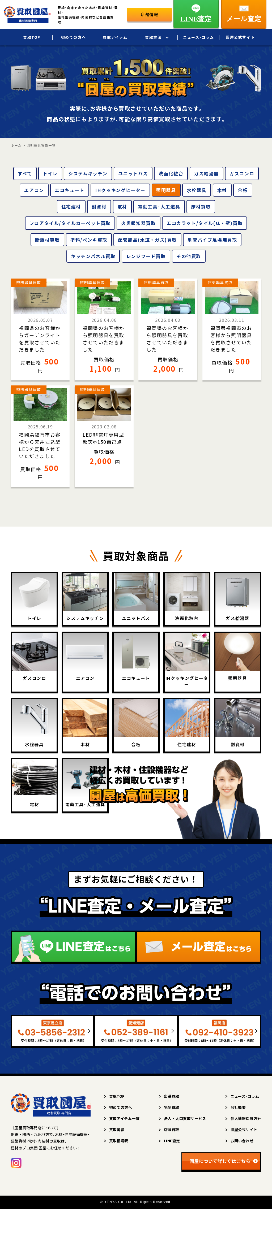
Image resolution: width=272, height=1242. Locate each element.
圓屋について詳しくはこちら (220, 1161)
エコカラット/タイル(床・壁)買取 (205, 223)
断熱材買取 (47, 239)
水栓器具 (196, 190)
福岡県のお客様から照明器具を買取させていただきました (103, 338)
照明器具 (166, 190)
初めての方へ (73, 37)
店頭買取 (171, 1129)
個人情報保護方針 (246, 1118)
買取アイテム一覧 (124, 1118)
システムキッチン (88, 173)
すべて (25, 173)
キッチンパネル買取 (93, 256)
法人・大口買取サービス (185, 1118)
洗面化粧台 (171, 173)
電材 (122, 206)
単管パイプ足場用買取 (212, 239)
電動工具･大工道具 (159, 206)
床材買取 (201, 206)
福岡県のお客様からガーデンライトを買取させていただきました (40, 338)
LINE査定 (172, 1140)
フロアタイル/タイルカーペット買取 (69, 223)
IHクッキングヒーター (120, 190)
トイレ (50, 173)
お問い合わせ (242, 1140)
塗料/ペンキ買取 (88, 239)
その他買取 (188, 256)
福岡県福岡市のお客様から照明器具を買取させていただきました (231, 338)
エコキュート (69, 190)
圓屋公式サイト (240, 37)
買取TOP (31, 37)
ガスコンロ (242, 173)
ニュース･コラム (198, 37)
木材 (222, 190)
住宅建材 (71, 206)
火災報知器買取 (138, 223)
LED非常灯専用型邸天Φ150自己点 (103, 438)
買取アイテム (115, 37)
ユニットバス (133, 173)
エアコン (34, 190)
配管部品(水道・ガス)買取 (147, 239)
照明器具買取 (28, 282)
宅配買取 (171, 1107)
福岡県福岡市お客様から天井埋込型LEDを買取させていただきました (40, 445)
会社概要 (238, 1107)
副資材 (99, 206)
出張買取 (171, 1096)
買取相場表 (118, 1140)
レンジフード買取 (146, 256)
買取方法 (153, 37)
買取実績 (117, 1129)
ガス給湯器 (206, 173)
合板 (243, 190)
